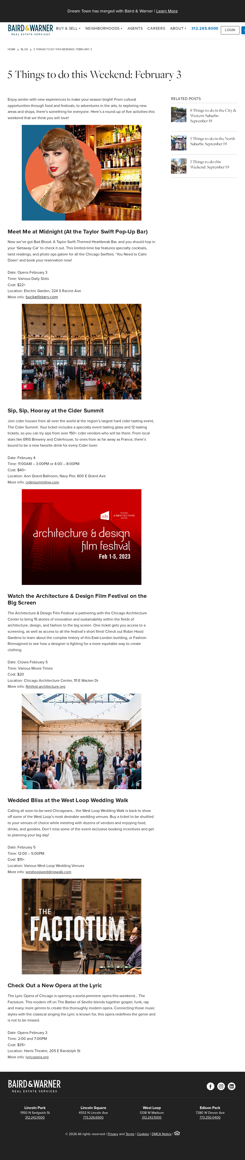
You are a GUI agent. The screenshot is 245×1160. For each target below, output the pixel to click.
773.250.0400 (210, 1117)
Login (230, 30)
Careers (156, 28)
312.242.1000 (35, 1117)
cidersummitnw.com (42, 482)
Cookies (143, 1134)
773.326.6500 (93, 1117)
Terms (130, 1134)
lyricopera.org (37, 1057)
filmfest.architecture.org (45, 686)
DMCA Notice (162, 1134)
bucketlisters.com (42, 297)
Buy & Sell (67, 28)
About (177, 28)
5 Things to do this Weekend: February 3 (62, 49)
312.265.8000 (204, 28)
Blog (24, 49)
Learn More (167, 11)
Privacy (113, 1134)
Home (11, 49)
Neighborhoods (102, 28)
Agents (135, 28)
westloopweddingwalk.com (48, 872)
